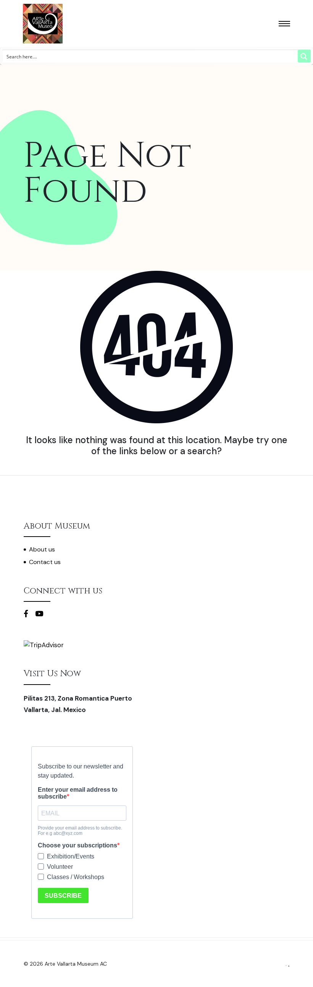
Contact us (45, 562)
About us (42, 549)
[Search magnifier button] (304, 56)
